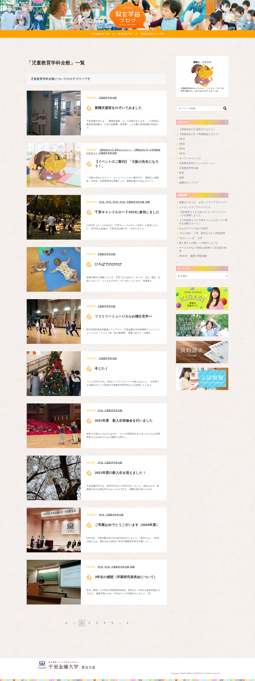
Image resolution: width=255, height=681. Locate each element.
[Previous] (74, 622)
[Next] (120, 622)
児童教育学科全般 (188, 168)
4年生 (182, 153)
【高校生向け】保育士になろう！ (197, 129)
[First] (66, 622)
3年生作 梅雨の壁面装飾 (193, 255)
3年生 (182, 148)
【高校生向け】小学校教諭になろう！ (199, 134)
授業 (181, 177)
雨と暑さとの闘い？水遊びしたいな (198, 242)
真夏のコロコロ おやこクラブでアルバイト (203, 202)
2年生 (182, 143)
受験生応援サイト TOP (152, 34)
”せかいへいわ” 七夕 (190, 238)
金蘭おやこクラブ (188, 182)
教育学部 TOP (125, 34)
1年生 (182, 139)
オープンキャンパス (190, 158)
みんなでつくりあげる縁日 (193, 228)
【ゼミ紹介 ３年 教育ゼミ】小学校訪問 (202, 233)
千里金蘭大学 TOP (100, 34)
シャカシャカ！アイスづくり (195, 207)
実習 (181, 172)
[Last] (127, 622)
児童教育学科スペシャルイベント (197, 163)
